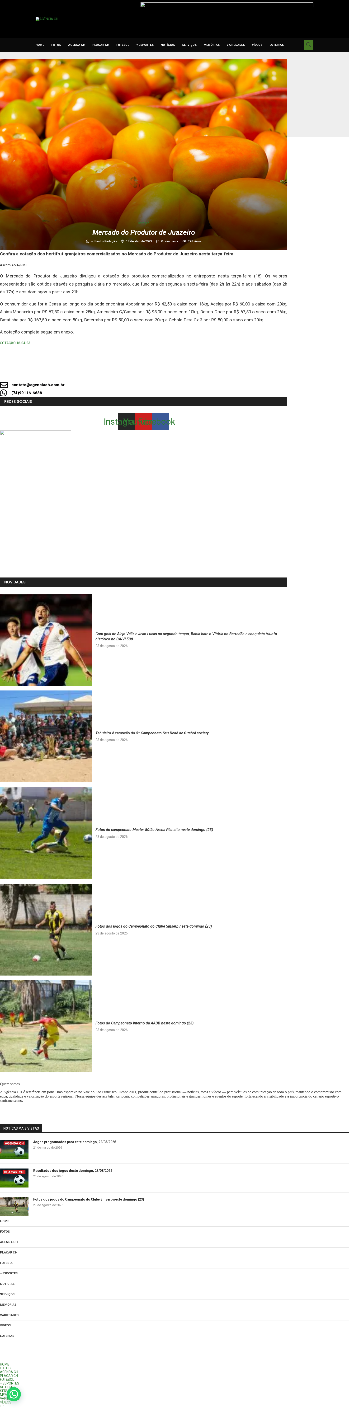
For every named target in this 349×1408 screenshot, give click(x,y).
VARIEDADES (236, 45)
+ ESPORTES (145, 45)
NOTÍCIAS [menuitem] (7, 1387)
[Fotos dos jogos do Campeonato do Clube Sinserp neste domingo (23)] (46, 930)
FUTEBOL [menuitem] (7, 1379)
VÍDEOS (257, 45)
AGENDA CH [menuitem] (9, 1372)
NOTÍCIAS (168, 45)
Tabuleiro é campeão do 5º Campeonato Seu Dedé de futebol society (152, 733)
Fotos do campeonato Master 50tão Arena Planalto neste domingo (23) (154, 829)
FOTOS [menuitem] (5, 1368)
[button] (14, 1394)
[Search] (308, 45)
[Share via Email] (188, 372)
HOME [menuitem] (4, 1364)
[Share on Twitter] (155, 372)
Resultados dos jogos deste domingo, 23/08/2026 (72, 1171)
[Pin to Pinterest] (172, 372)
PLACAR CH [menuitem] (9, 1376)
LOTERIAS (276, 45)
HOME (40, 45)
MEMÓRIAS (212, 45)
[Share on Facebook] (139, 372)
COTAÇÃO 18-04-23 (15, 343)
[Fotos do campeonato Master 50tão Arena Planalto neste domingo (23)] (46, 833)
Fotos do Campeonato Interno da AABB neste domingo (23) (144, 1023)
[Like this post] (124, 372)
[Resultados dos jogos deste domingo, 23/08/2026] (14, 1178)
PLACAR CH (100, 45)
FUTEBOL (122, 45)
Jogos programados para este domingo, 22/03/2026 (74, 1142)
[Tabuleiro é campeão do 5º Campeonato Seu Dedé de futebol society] (46, 736)
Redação (111, 241)
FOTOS (56, 45)
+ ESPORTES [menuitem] (9, 1383)
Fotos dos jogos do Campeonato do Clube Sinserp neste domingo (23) (153, 926)
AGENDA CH (76, 45)
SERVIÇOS (189, 45)
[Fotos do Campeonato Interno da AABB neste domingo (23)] (46, 1026)
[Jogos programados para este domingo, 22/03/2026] (14, 1149)
